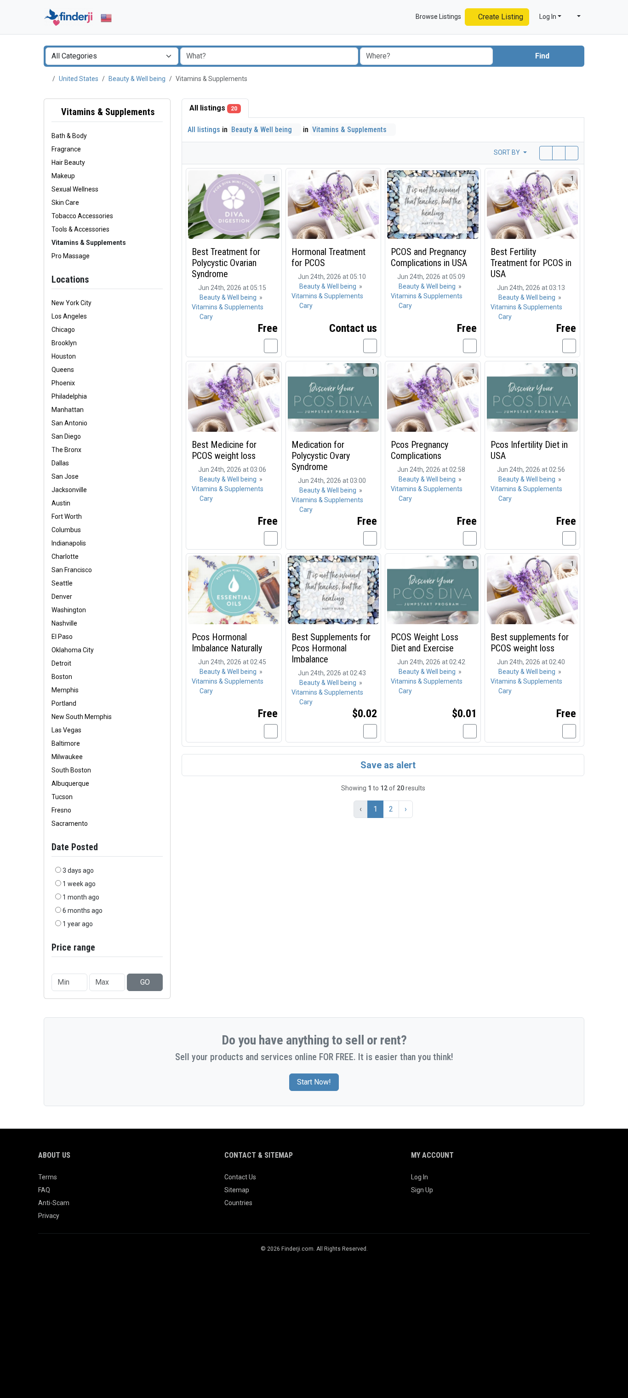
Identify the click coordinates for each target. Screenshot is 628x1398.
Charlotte (65, 556)
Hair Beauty (68, 162)
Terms (47, 1177)
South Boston (71, 770)
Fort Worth (66, 516)
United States (78, 78)
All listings (213, 108)
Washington (68, 610)
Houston (63, 356)
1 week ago (79, 884)
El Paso (62, 636)
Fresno (61, 810)
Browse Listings (437, 16)
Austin (60, 503)
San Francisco (71, 570)
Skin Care (65, 202)
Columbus (66, 530)
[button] (574, 16)
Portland (63, 703)
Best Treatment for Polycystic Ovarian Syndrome (226, 262)
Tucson (62, 797)
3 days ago (78, 870)
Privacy (48, 1215)
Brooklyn (64, 343)
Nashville (64, 623)
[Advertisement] (314, 1329)
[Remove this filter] (159, 112)
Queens (62, 369)
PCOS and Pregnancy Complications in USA (429, 257)
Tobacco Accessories (82, 216)
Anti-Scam (53, 1203)
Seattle (62, 583)
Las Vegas (66, 730)
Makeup (63, 176)
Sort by (507, 152)
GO (145, 982)
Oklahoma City (72, 650)
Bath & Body (69, 135)
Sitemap (236, 1190)
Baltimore (65, 743)
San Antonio (69, 423)
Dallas (60, 463)
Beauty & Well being (137, 78)
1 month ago (81, 897)
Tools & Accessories (80, 229)
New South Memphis (81, 716)
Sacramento (69, 823)
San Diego (66, 436)
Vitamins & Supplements (107, 111)
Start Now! (314, 1082)
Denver (61, 596)
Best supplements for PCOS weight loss (530, 643)
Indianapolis (68, 543)
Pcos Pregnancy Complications (419, 450)
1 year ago (78, 924)
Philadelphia (69, 396)
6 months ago (83, 910)
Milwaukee (67, 756)
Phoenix (63, 383)
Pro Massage (70, 256)
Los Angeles (69, 316)
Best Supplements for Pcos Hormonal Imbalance (331, 648)
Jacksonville (69, 489)
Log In (419, 1177)
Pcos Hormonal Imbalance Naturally (227, 643)
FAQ (44, 1190)
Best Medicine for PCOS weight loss (224, 450)
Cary (206, 316)
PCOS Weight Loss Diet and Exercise (424, 643)
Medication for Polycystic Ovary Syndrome (320, 455)
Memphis (65, 690)
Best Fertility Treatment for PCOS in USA (531, 262)
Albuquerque (70, 783)
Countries (238, 1203)
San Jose (65, 476)
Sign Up (422, 1190)
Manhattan (67, 409)
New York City (71, 303)
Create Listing (499, 16)
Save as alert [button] (387, 765)
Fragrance (66, 149)
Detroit (61, 663)
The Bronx (66, 449)
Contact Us (240, 1177)
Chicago (63, 329)
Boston (61, 676)
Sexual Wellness (74, 189)
